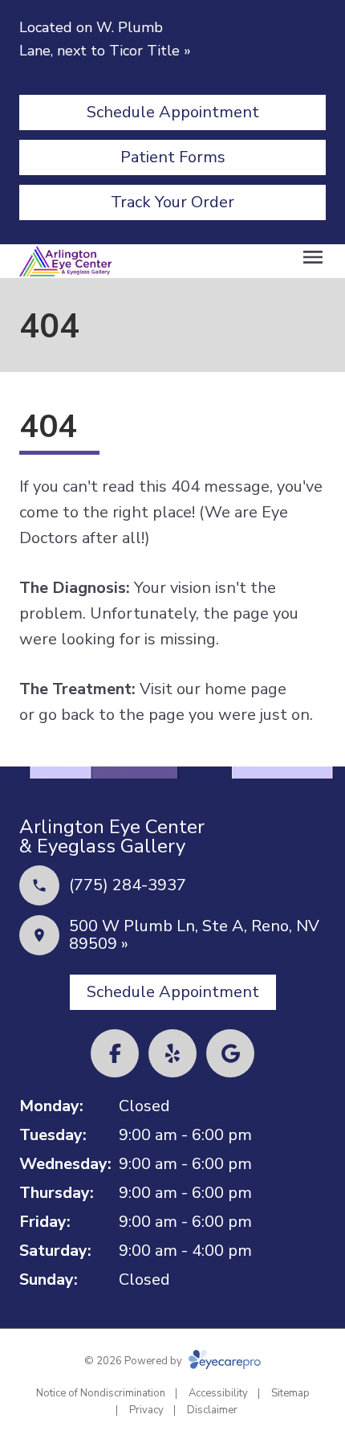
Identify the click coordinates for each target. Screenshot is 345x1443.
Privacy (146, 1410)
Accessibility (218, 1393)
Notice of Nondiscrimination (100, 1393)
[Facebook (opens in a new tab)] (115, 1053)
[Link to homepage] (65, 261)
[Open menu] (313, 257)
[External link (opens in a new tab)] (230, 1053)
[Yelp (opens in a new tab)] (172, 1053)
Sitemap (290, 1393)
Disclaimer (212, 1410)
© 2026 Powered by (134, 1361)
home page (245, 689)
